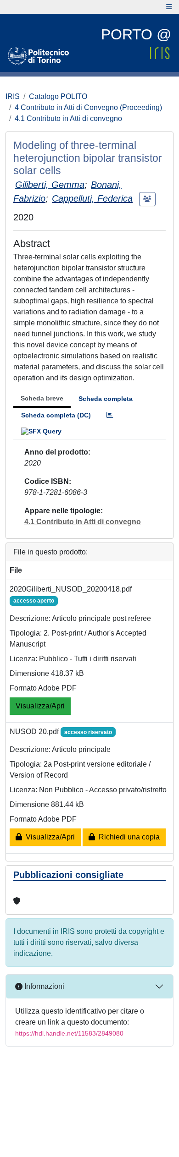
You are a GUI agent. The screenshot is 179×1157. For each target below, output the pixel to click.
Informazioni (43, 986)
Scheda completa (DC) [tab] (56, 415)
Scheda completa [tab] (105, 398)
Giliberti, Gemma (49, 185)
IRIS (13, 96)
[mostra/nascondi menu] (169, 6)
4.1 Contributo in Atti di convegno (68, 118)
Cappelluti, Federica (92, 198)
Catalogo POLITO (58, 96)
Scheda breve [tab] (42, 398)
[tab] (110, 415)
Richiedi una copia (127, 837)
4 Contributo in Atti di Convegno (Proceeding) (88, 107)
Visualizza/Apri (40, 706)
